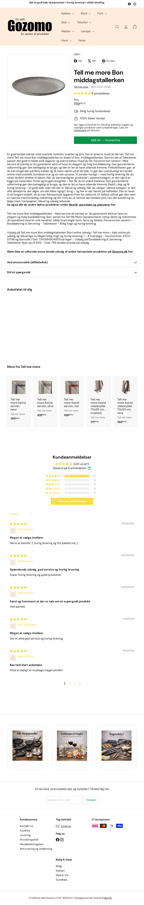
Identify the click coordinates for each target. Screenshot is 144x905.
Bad (64, 22)
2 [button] (70, 683)
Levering (25, 835)
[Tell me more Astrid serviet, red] (72, 398)
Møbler (66, 31)
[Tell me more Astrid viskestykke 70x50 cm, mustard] (98, 401)
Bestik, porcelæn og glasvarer (89, 205)
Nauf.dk (108, 897)
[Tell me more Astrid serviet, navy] (18, 400)
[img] (18, 524)
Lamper (86, 31)
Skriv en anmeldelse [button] (72, 501)
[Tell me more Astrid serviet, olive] (45, 398)
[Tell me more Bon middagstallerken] (16, 325)
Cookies (25, 830)
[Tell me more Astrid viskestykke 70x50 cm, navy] (125, 401)
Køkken (66, 13)
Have (65, 40)
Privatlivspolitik (29, 839)
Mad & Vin (62, 875)
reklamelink (80, 130)
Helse (82, 40)
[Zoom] (38, 86)
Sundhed (61, 880)
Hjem (77, 54)
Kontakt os (26, 826)
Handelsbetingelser (32, 844)
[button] (82, 93)
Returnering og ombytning (36, 849)
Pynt (100, 13)
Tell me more (30, 367)
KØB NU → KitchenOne (105, 140)
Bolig (59, 866)
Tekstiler (83, 22)
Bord (84, 13)
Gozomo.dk (119, 251)
